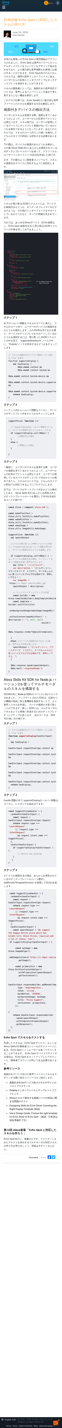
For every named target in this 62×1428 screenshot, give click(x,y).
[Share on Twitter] (53, 1157)
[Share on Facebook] (50, 1157)
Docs (15, 1426)
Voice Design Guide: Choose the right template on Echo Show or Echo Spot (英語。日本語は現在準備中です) (34, 1116)
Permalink (33, 1157)
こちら (48, 1146)
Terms (9, 1426)
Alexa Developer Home (49, 1426)
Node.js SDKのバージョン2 (32, 694)
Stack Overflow (25, 1426)
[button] (9, 1419)
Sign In (50, 3)
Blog (36, 1426)
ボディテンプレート (14, 151)
